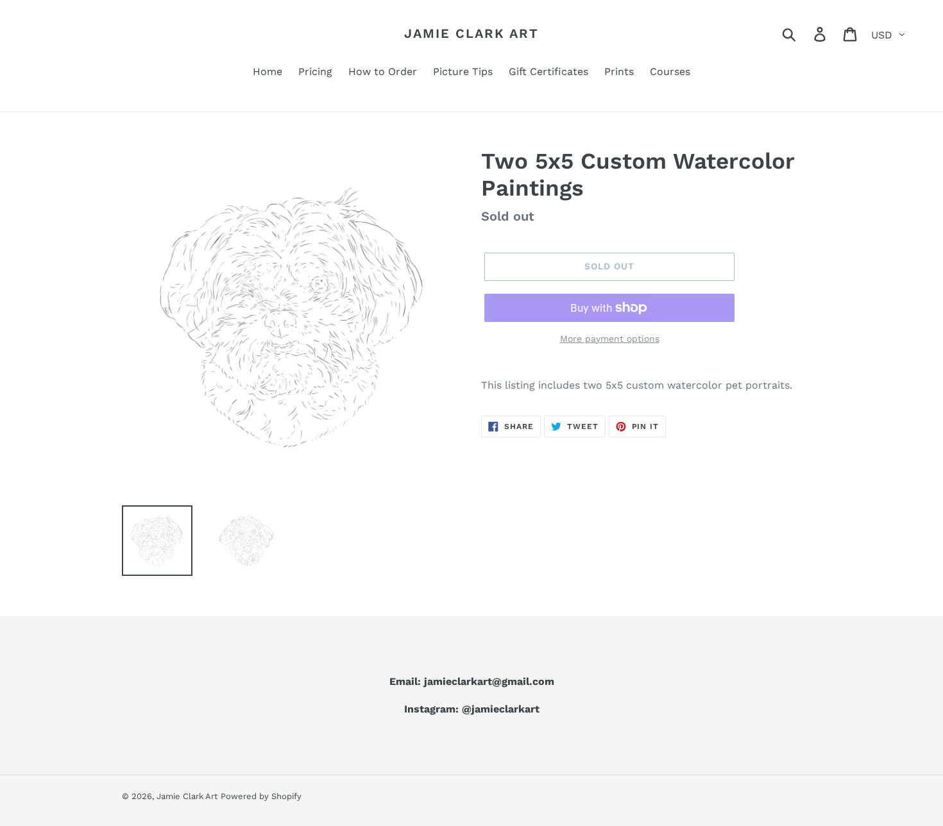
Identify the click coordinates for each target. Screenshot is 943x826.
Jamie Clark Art (471, 33)
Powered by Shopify (261, 796)
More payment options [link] (609, 338)
